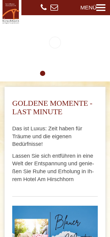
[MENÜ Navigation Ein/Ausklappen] (100, 7)
